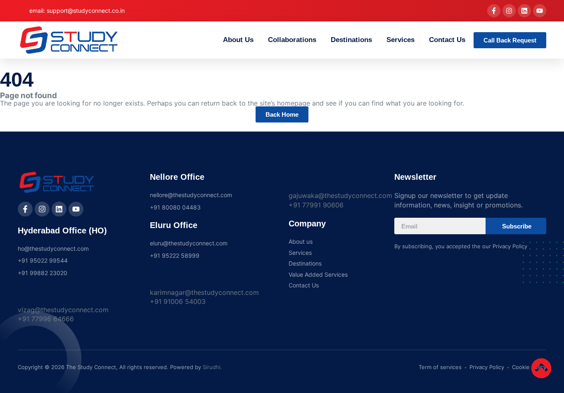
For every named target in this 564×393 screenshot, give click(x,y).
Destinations (351, 40)
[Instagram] (509, 10)
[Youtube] (539, 10)
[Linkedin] (524, 10)
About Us (238, 40)
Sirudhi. (212, 367)
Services (400, 40)
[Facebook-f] (493, 10)
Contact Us (447, 40)
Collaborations (292, 40)
